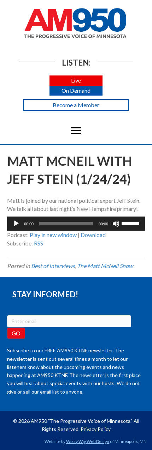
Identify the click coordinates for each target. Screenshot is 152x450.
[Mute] (115, 223)
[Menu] (76, 131)
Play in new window (53, 234)
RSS (38, 243)
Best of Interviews (53, 265)
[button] (76, 80)
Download (93, 234)
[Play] (16, 223)
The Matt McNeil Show (105, 265)
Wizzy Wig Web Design (87, 441)
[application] (76, 224)
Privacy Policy (96, 429)
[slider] (131, 223)
